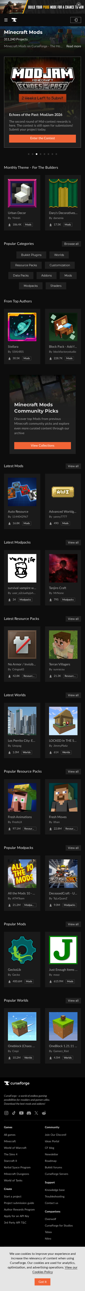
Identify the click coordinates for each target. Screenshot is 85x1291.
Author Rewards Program (19, 1209)
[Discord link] (28, 1113)
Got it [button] (43, 1281)
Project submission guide (19, 1203)
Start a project (12, 1196)
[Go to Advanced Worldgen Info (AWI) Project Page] (63, 501)
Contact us (51, 1203)
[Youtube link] (21, 1113)
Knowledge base (55, 1190)
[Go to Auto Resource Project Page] (22, 501)
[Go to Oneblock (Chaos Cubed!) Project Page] (22, 1036)
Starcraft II (10, 1161)
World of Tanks (13, 1180)
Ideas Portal (52, 1141)
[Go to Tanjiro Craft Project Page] (63, 577)
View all (73, 466)
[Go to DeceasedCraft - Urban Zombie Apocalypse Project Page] (63, 883)
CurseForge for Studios (59, 1225)
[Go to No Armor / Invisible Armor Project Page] (22, 654)
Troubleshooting (54, 1196)
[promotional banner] (42, 7)
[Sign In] (75, 20)
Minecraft (10, 1141)
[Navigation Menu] (6, 20)
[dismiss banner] (78, 4)
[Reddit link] (44, 1113)
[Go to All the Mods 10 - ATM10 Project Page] (22, 883)
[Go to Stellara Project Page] (22, 336)
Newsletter (51, 1154)
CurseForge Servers (56, 1174)
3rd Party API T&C (15, 1222)
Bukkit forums (53, 1167)
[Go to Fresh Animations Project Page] (22, 806)
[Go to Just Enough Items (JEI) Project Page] (63, 959)
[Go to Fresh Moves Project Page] (63, 806)
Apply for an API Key (16, 1216)
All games (9, 1135)
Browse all (71, 244)
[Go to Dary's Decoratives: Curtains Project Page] (63, 202)
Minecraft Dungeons (16, 1174)
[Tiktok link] (13, 1113)
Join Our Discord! (55, 1135)
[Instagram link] (6, 1113)
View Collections (42, 445)
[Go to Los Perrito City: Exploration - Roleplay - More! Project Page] (22, 730)
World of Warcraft (15, 1148)
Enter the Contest (42, 138)
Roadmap (51, 1161)
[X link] (36, 1113)
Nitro (48, 1238)
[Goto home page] (14, 20)
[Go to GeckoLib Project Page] (22, 959)
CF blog (49, 1148)
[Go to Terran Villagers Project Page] (63, 654)
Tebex (48, 1232)
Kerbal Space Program (17, 1167)
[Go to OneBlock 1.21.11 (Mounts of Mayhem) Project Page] (63, 1036)
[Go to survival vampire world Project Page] (22, 577)
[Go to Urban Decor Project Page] (22, 202)
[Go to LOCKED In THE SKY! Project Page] (63, 730)
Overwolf (50, 1219)
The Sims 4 (10, 1154)
